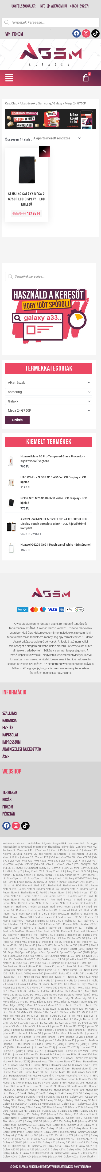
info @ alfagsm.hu (53, 6)
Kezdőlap (11, 103)
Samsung (44, 103)
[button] (9, 78)
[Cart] (86, 78)
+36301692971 (79, 6)
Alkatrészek (27, 103)
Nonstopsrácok (82, 1167)
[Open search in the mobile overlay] (50, 22)
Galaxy (57, 103)
